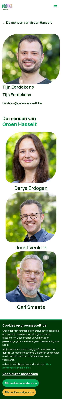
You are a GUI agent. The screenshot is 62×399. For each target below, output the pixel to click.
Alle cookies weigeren (18, 392)
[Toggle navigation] (55, 7)
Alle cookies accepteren (19, 383)
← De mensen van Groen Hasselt (27, 22)
